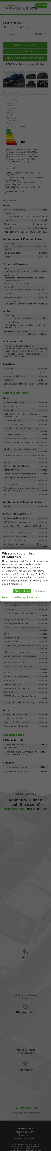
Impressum (33, 597)
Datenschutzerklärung (13, 597)
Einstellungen (41, 591)
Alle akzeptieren (22, 591)
